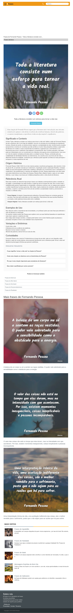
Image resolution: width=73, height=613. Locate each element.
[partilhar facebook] (30, 113)
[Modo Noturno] (43, 4)
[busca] (67, 4)
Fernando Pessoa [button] (36, 123)
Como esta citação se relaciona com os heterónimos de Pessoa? (26, 256)
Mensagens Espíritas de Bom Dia (26, 564)
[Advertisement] (36, 20)
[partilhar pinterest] (37, 113)
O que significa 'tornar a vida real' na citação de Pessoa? (24, 251)
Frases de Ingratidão (21, 529)
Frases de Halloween (21, 576)
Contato (12, 606)
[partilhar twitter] (34, 113)
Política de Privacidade (6, 605)
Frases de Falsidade (21, 541)
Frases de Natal (20, 552)
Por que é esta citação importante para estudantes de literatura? (26, 261)
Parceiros (18, 606)
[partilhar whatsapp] (41, 113)
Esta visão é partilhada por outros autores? (20, 266)
